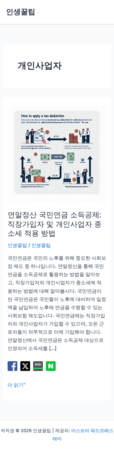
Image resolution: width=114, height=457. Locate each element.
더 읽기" (17, 385)
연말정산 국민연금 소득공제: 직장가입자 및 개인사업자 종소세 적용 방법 (55, 224)
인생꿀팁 (20, 11)
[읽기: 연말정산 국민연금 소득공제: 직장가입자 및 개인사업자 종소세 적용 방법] (57, 153)
